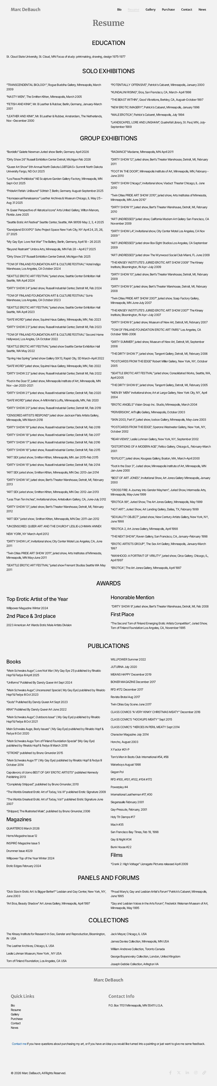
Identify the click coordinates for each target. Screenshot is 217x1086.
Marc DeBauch (25, 9)
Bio (119, 9)
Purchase (168, 9)
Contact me (19, 1044)
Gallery (151, 9)
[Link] (204, 1073)
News (202, 9)
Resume (133, 9)
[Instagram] (196, 1073)
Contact (186, 9)
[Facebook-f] (170, 1073)
